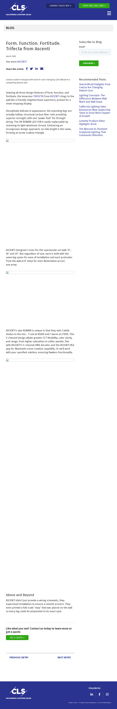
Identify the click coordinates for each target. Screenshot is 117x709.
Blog (10, 28)
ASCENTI (22, 61)
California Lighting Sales (18, 9)
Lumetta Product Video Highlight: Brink (92, 122)
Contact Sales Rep (59, 5)
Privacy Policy (73, 702)
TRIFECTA (38, 96)
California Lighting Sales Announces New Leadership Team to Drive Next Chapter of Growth (94, 111)
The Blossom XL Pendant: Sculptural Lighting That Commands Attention (93, 132)
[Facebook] (99, 694)
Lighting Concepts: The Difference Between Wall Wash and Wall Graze (93, 98)
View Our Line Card (93, 5)
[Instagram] (107, 694)
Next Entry (64, 657)
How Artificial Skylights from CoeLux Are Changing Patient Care (94, 87)
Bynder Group (106, 702)
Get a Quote (16, 637)
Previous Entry (18, 657)
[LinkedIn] (92, 694)
